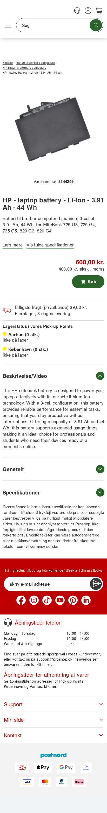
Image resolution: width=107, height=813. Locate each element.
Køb (91, 281)
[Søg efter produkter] (96, 25)
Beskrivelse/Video (25, 375)
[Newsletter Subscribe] (96, 584)
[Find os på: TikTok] (47, 600)
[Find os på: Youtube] (60, 600)
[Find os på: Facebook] (21, 600)
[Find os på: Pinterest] (72, 600)
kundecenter (89, 653)
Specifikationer (21, 492)
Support (13, 704)
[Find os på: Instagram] (34, 600)
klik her (50, 686)
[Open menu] (8, 25)
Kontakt (13, 735)
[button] (51, 128)
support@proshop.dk (54, 659)
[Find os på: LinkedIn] (85, 600)
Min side (14, 719)
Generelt (13, 469)
